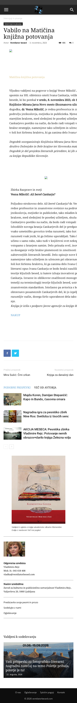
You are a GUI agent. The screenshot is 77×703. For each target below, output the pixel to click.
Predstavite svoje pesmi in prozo (21, 602)
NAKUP (15, 315)
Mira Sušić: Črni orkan (17, 375)
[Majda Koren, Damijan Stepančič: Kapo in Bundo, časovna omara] (12, 399)
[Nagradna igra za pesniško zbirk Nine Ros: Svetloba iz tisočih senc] (12, 416)
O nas (18, 692)
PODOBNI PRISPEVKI (17, 387)
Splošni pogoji (47, 692)
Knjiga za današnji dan (60, 375)
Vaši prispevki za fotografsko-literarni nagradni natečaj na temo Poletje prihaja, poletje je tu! (37, 665)
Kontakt (61, 692)
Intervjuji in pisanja (13, 18)
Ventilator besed (18, 42)
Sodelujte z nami (12, 607)
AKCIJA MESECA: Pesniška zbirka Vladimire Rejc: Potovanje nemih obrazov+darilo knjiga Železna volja (47, 433)
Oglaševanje (10, 613)
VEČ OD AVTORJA (45, 387)
